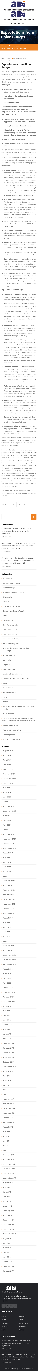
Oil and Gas (8, 688)
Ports (5, 697)
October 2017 (8, 1062)
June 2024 (7, 816)
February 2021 (8, 946)
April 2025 (7, 797)
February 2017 (8, 1099)
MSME (21, 1320)
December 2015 (9, 1164)
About (4, 1320)
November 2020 (9, 960)
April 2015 (7, 1201)
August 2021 (8, 918)
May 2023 (7, 867)
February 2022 (9, 890)
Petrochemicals (9, 692)
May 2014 (7, 1252)
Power (5, 702)
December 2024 (9, 811)
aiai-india (7, 61)
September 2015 (9, 1178)
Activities (5, 1326)
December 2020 (9, 955)
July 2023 (7, 857)
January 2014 (8, 1271)
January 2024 (8, 834)
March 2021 (7, 941)
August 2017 (8, 1071)
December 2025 (9, 779)
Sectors (22, 1316)
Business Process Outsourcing (15, 592)
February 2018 (8, 1043)
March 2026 (8, 769)
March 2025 (8, 802)
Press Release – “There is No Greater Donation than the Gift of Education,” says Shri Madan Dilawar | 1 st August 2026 (18, 545)
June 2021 (7, 927)
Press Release (6, 58)
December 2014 (9, 1220)
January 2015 (8, 1215)
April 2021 (7, 936)
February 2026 (9, 774)
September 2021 (9, 913)
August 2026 (8, 751)
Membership (23, 1323)
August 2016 (8, 1127)
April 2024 (7, 825)
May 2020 (7, 978)
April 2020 (7, 983)
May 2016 (6, 1141)
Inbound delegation (11, 643)
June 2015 (7, 1192)
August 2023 (8, 853)
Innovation (7, 660)
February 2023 (9, 881)
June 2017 (7, 1081)
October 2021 (8, 909)
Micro (5, 683)
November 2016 (9, 1113)
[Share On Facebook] (19, 504)
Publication (23, 1326)
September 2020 (9, 964)
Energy (6, 616)
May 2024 (7, 820)
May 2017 (6, 1085)
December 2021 (9, 899)
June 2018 (7, 1034)
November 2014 (9, 1225)
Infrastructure (9, 655)
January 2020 (8, 997)
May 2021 (6, 932)
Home (4, 1316)
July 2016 (6, 1132)
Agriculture (7, 578)
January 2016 (8, 1159)
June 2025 (7, 792)
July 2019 (6, 1011)
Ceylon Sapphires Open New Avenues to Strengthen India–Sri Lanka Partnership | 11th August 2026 (17, 531)
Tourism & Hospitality (12, 730)
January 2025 (8, 806)
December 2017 (9, 1053)
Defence (6, 602)
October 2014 (8, 1229)
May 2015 (6, 1197)
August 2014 (8, 1238)
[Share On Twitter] (14, 504)
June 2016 (7, 1136)
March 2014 (7, 1262)
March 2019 (7, 1025)
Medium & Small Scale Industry (16, 679)
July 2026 (7, 755)
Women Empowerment (12, 739)
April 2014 (7, 1257)
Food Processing (10, 630)
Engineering (8, 620)
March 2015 (7, 1206)
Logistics (6, 665)
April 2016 (7, 1146)
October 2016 (8, 1118)
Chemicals (7, 597)
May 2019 (6, 1015)
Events (4, 1330)
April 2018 (7, 1039)
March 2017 (7, 1094)
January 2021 (8, 950)
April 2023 (7, 871)
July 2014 (7, 1243)
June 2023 (7, 862)
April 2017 (7, 1090)
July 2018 (6, 1029)
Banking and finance (11, 583)
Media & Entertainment (12, 674)
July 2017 (6, 1076)
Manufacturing (9, 669)
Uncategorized (9, 735)
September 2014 (9, 1234)
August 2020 (8, 969)
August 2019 (8, 1006)
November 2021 (9, 904)
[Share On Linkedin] (25, 504)
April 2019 (7, 1020)
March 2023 (7, 876)
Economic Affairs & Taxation (15, 611)
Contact (22, 1330)
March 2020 (8, 988)
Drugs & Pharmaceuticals (14, 606)
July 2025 (7, 788)
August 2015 (8, 1183)
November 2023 (9, 839)
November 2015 (9, 1169)
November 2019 (9, 1002)
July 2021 (6, 923)
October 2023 (8, 844)
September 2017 (9, 1067)
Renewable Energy (10, 725)
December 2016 (9, 1108)
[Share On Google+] (30, 504)
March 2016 (7, 1150)
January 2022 (8, 895)
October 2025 (8, 783)
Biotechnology (9, 588)
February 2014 (8, 1266)
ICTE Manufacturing (11, 639)
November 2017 (9, 1057)
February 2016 (8, 1155)
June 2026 (7, 760)
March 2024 (8, 830)
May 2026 (7, 765)
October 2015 (8, 1173)
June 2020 (7, 974)
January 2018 (8, 1048)
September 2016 (9, 1122)
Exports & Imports (10, 625)
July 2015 (6, 1187)
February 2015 (8, 1211)
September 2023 (9, 848)
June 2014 (7, 1248)
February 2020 (9, 992)
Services (5, 1323)
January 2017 (8, 1104)
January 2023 (8, 885)
